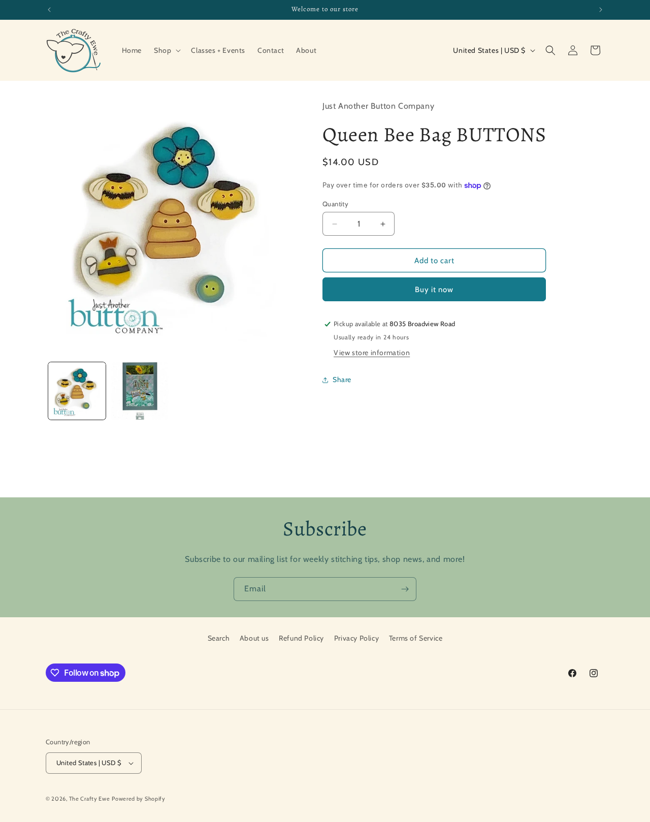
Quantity (335, 204)
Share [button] (342, 380)
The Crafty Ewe (89, 798)
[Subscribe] (405, 589)
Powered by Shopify (139, 798)
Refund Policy (301, 638)
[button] (166, 50)
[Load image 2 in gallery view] (139, 391)
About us (254, 638)
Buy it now (434, 289)
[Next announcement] (601, 9)
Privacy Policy (356, 638)
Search (219, 638)
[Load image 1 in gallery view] (77, 391)
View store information (372, 352)
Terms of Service (416, 638)
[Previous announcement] (49, 9)
